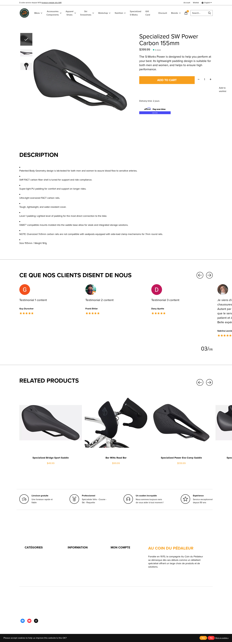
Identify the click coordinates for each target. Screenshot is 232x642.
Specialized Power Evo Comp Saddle (181, 457)
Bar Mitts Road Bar (116, 457)
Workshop (103, 13)
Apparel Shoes (69, 13)
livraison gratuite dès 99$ (51, 2)
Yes (203, 638)
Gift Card (147, 13)
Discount (162, 13)
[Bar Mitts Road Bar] (116, 422)
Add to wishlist (222, 89)
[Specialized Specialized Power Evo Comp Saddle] (181, 422)
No (211, 638)
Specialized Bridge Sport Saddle (50, 457)
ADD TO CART (167, 80)
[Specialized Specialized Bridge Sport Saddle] (50, 422)
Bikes (37, 13)
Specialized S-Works (135, 13)
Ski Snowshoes (85, 13)
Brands (174, 13)
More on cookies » (222, 638)
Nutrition (119, 13)
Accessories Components (52, 13)
